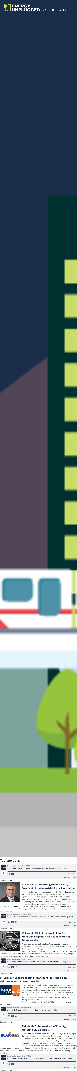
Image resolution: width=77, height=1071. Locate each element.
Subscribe (66, 877)
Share (74, 877)
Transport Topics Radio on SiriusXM (59, 985)
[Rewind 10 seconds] (9, 874)
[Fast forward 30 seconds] (16, 874)
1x (12, 874)
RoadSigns (59, 1034)
